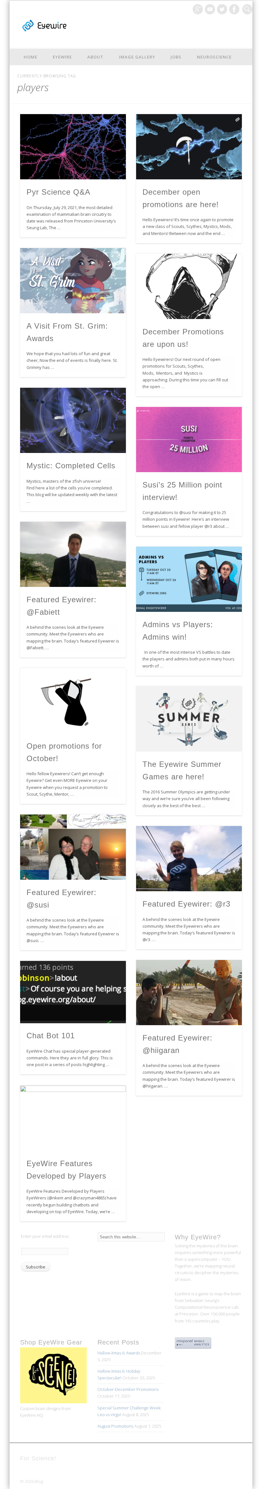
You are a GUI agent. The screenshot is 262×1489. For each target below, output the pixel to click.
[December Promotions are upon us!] (189, 286)
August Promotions (115, 1426)
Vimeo (210, 9)
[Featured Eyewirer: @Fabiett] (73, 554)
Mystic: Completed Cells (71, 465)
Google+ (198, 9)
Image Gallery (137, 57)
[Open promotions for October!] (73, 700)
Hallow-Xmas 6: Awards (118, 1353)
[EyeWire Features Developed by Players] (73, 1118)
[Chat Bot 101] (73, 992)
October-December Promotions (127, 1389)
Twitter (222, 9)
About (95, 57)
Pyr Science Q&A (58, 192)
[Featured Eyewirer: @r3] (189, 858)
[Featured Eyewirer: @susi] (73, 847)
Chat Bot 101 (51, 1035)
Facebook (234, 9)
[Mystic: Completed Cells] (73, 420)
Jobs (176, 57)
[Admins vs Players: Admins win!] (189, 579)
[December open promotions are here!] (189, 146)
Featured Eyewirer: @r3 (186, 904)
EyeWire (62, 57)
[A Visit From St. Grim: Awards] (73, 280)
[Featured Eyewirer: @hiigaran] (189, 992)
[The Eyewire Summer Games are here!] (189, 719)
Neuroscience (214, 57)
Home (30, 57)
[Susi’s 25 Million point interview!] (189, 439)
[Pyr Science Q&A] (73, 146)
